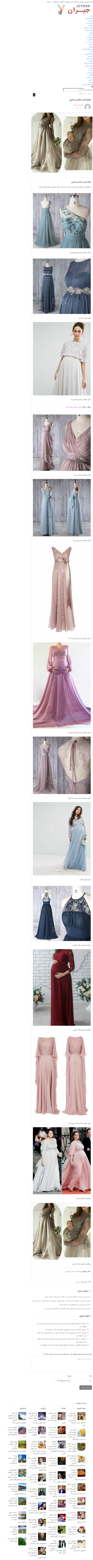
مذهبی (90, 44)
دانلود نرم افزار (88, 28)
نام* (90, 1376)
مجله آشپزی (89, 18)
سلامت (90, 35)
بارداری (78, 1282)
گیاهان (91, 39)
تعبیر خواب (89, 23)
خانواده (90, 25)
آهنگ (63, 1408)
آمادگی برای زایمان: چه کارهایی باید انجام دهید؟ (74, 1304)
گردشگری (90, 37)
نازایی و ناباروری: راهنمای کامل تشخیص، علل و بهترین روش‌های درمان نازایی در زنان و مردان (61, 1300)
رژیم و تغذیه (89, 30)
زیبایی (91, 32)
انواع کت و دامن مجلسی (73, 1271)
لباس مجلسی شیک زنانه (73, 407)
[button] (46, 87)
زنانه (89, 93)
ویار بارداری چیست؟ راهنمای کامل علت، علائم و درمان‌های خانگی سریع (67, 1297)
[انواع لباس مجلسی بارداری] (61, 142)
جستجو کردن (88, 90)
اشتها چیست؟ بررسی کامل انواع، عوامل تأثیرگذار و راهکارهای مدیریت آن (67, 1308)
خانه (91, 16)
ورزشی (91, 47)
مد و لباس (90, 42)
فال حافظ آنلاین (88, 49)
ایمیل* (69, 1376)
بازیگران (90, 20)
